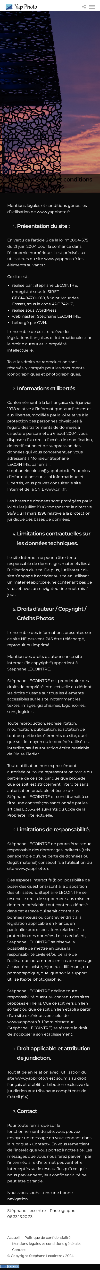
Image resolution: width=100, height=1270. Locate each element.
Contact (19, 1249)
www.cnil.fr (55, 489)
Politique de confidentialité (47, 1237)
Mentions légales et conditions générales (46, 1243)
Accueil (13, 1237)
